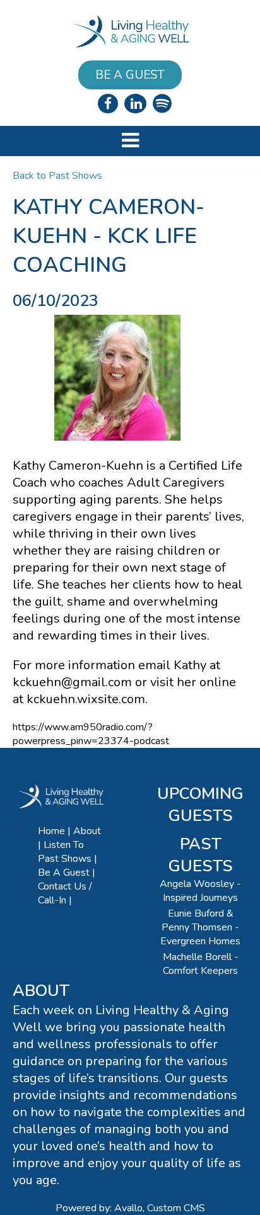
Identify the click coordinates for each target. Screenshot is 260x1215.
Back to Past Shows (57, 176)
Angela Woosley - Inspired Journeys (200, 891)
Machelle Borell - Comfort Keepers (201, 964)
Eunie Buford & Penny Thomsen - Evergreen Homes (200, 927)
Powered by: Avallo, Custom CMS (130, 1208)
